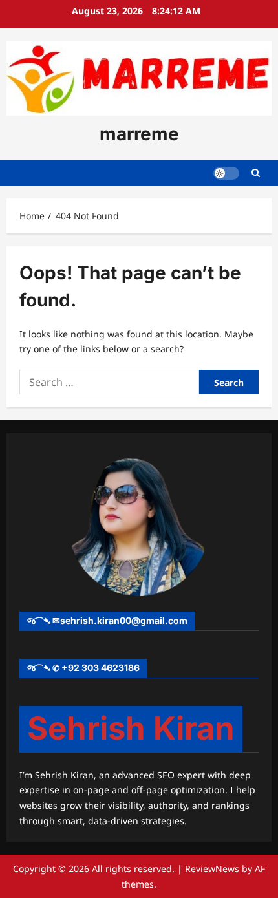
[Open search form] (255, 173)
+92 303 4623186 (100, 667)
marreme (139, 134)
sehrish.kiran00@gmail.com (123, 620)
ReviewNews (212, 868)
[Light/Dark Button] (226, 172)
